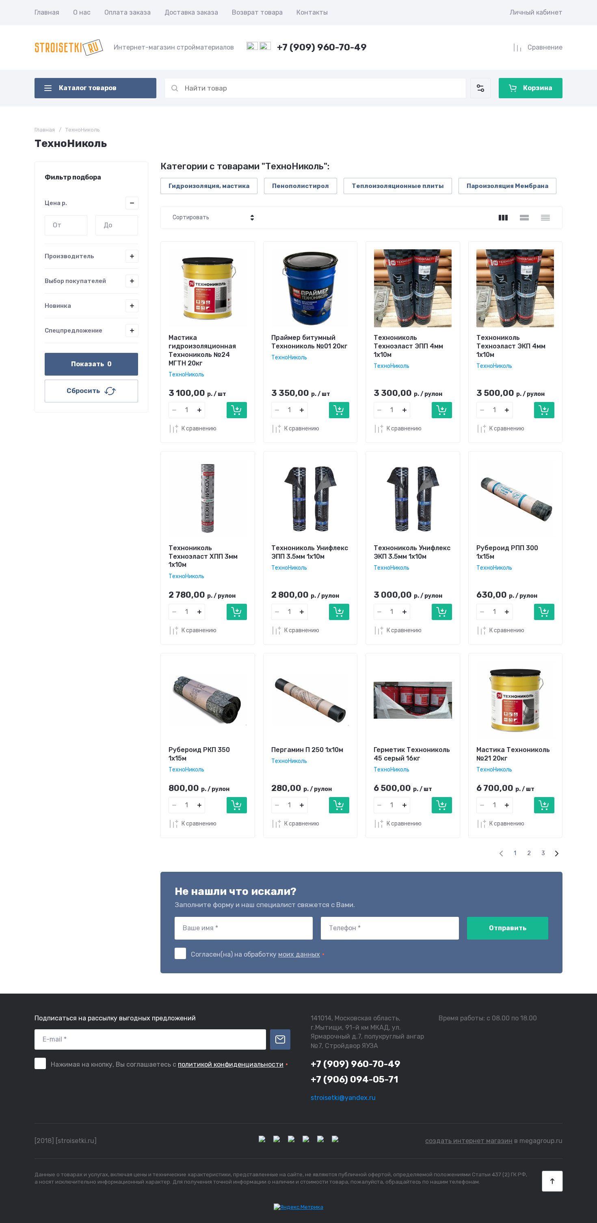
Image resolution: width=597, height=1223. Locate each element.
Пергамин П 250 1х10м (307, 750)
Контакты (312, 12)
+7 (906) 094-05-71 (354, 1079)
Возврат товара (257, 12)
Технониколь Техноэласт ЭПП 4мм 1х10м (408, 346)
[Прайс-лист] (545, 218)
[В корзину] (237, 410)
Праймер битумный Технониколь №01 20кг (309, 342)
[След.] (556, 853)
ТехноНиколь (186, 374)
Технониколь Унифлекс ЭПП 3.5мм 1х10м (309, 552)
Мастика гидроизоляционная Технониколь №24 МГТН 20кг (202, 350)
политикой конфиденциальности (230, 1064)
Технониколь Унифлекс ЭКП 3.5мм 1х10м (412, 552)
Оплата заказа (127, 12)
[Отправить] (280, 1039)
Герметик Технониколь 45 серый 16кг (412, 754)
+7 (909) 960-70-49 (322, 47)
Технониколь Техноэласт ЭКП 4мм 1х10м (510, 346)
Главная (47, 12)
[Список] (524, 218)
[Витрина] (503, 218)
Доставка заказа (191, 12)
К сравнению (199, 428)
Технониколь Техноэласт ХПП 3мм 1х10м (203, 556)
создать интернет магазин (469, 1141)
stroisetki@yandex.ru (343, 1098)
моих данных (299, 954)
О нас (82, 12)
